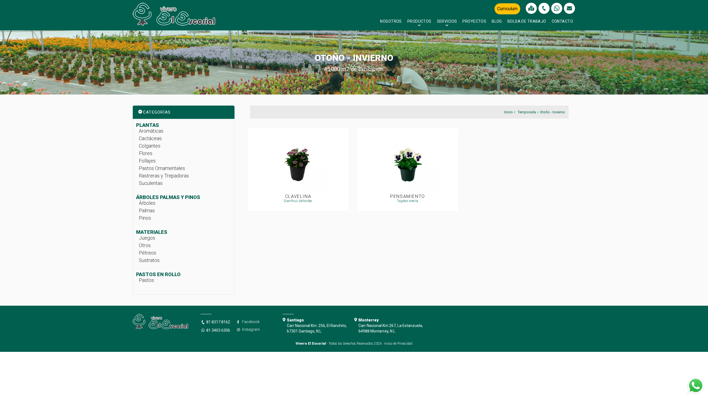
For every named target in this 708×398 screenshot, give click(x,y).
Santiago (295, 320)
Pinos (145, 218)
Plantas (147, 125)
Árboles (147, 203)
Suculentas (151, 183)
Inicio (508, 112)
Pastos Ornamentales (162, 168)
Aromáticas (151, 131)
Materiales (151, 232)
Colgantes (149, 146)
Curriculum (507, 8)
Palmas (147, 210)
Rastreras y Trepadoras (164, 176)
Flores (145, 153)
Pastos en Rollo (158, 274)
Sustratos (149, 260)
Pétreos (147, 253)
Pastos (146, 280)
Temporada (527, 112)
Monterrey (368, 320)
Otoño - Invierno (552, 112)
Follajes (147, 161)
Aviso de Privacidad (398, 343)
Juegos (147, 238)
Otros (145, 245)
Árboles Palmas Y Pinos (168, 197)
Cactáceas (150, 138)
